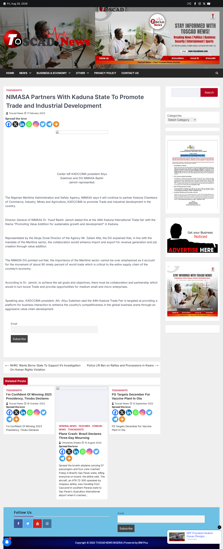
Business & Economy (52, 73)
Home (10, 73)
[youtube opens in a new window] (37, 523)
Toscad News (16, 113)
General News (67, 426)
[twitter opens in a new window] (28, 523)
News (23, 73)
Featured (84, 426)
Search (209, 92)
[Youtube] (208, 3)
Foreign (97, 426)
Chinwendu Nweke (71, 442)
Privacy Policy (105, 73)
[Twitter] (204, 3)
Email (14, 323)
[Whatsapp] (29, 124)
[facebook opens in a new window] (18, 523)
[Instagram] (36, 124)
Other (80, 73)
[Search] (217, 73)
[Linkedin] (218, 3)
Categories (174, 115)
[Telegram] (49, 124)
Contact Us (130, 73)
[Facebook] (195, 3)
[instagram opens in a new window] (47, 523)
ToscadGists (14, 90)
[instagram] (199, 3)
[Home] (213, 3)
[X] (15, 124)
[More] (56, 124)
